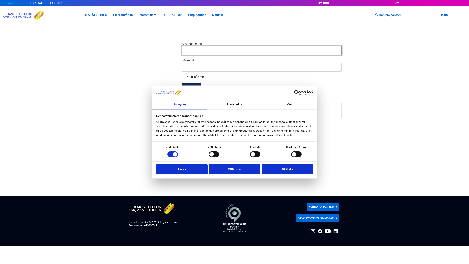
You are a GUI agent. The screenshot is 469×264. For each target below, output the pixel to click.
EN (411, 3)
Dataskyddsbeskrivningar (316, 218)
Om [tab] (289, 104)
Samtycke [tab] (179, 104)
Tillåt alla (287, 169)
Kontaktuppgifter (321, 207)
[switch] (214, 154)
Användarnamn (193, 43)
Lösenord (189, 60)
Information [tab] (234, 104)
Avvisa (182, 169)
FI (404, 3)
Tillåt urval (234, 169)
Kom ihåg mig (196, 76)
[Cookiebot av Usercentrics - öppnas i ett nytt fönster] (297, 92)
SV (397, 3)
